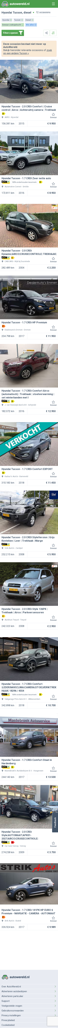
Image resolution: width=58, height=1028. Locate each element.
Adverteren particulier (12, 996)
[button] (55, 822)
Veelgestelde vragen (12, 1005)
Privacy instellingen (11, 1015)
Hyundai (7, 12)
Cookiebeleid (8, 1025)
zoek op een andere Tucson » (27, 52)
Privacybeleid (8, 1020)
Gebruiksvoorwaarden (13, 1010)
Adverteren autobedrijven (14, 991)
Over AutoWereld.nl (11, 986)
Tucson (17, 12)
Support (6, 1001)
